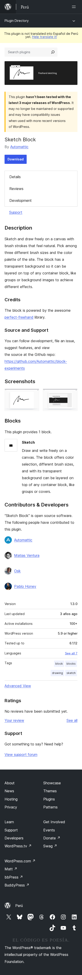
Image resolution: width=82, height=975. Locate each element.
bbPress (14, 877)
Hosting (11, 799)
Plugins (49, 799)
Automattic (19, 146)
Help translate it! (44, 37)
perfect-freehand (19, 317)
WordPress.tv (18, 846)
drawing (57, 673)
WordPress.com (20, 861)
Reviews (16, 188)
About (10, 783)
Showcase (52, 783)
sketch (71, 673)
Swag (50, 846)
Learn (9, 822)
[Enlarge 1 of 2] (33, 395)
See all (72, 720)
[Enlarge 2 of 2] (71, 395)
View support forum (21, 754)
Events (49, 830)
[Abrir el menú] (74, 7)
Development (20, 200)
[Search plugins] (52, 52)
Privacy (11, 807)
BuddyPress (17, 885)
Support (15, 212)
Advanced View (18, 686)
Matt (11, 869)
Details (15, 177)
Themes (50, 791)
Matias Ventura (26, 555)
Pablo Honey (25, 586)
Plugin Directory (17, 21)
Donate (51, 838)
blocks (71, 663)
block (59, 663)
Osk (17, 571)
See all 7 (71, 653)
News (9, 791)
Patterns (50, 807)
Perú (19, 905)
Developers (14, 838)
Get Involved (54, 822)
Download (16, 159)
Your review (14, 720)
